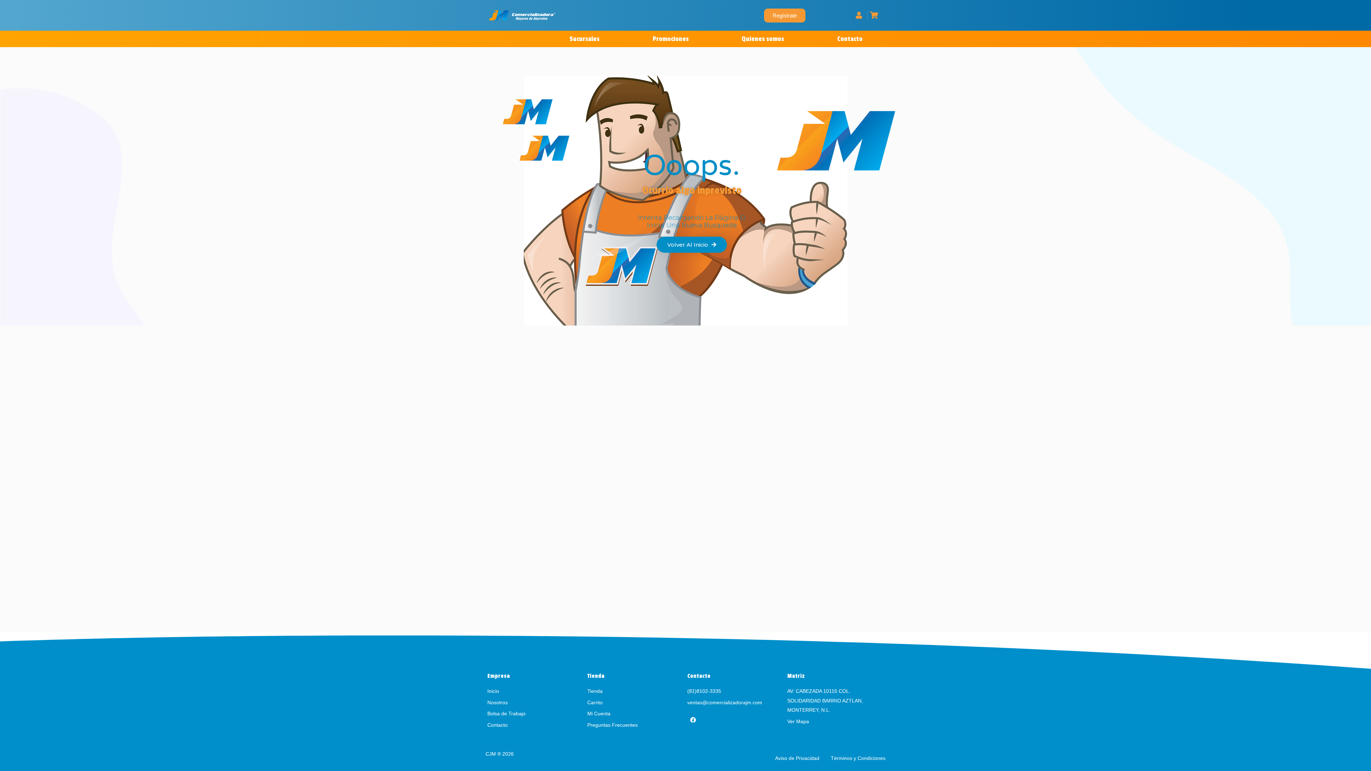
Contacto (850, 39)
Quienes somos (763, 39)
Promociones (671, 39)
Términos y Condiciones (858, 758)
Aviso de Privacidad (798, 758)
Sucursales (584, 39)
